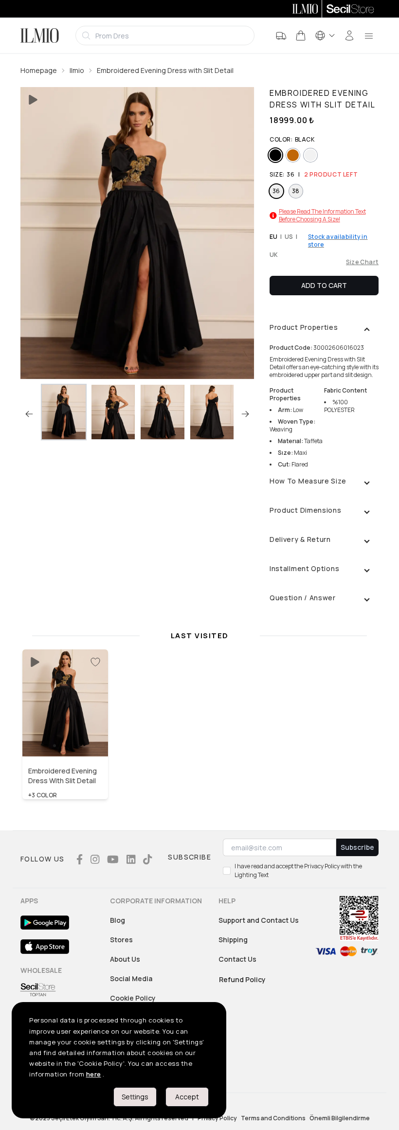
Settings (135, 1096)
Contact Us (237, 959)
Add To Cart (324, 285)
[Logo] (39, 35)
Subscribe (357, 847)
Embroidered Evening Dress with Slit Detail (165, 70)
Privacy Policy (217, 1118)
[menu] (369, 35)
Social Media (131, 978)
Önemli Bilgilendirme (339, 1118)
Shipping (233, 939)
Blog (117, 920)
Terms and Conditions (273, 1118)
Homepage (38, 70)
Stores (121, 939)
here (93, 1074)
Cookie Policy (133, 998)
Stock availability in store (338, 241)
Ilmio (77, 70)
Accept (187, 1096)
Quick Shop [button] (65, 736)
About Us (125, 959)
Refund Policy (242, 979)
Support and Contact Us (258, 920)
